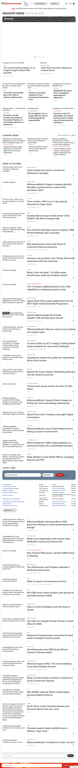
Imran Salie (30, 406)
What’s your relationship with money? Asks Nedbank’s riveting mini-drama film (48, 540)
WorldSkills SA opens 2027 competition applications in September (62, 94)
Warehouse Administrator (10, 492)
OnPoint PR (41, 250)
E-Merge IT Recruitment (59, 490)
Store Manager (6, 484)
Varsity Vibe (30, 264)
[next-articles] (74, 141)
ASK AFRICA (30, 221)
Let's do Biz (74, 767)
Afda (28, 377)
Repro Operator (7, 503)
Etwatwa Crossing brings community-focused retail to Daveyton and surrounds (50, 637)
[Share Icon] (73, 176)
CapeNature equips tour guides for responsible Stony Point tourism (50, 359)
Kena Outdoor (39, 669)
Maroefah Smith (31, 193)
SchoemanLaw (45, 584)
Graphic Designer (7, 495)
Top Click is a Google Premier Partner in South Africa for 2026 (50, 622)
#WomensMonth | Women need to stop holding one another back (38, 149)
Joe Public (29, 544)
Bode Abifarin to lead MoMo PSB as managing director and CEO (50, 458)
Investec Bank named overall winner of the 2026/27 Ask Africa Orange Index (48, 217)
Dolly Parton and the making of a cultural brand (56, 69)
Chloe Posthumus (31, 207)
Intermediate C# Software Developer (13, 501)
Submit (74, 135)
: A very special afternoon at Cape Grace (47, 203)
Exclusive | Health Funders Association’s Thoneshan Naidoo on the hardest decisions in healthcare (13, 120)
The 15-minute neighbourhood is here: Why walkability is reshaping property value (48, 288)
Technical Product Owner (9, 505)
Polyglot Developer (7, 490)
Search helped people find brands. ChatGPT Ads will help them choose (45, 316)
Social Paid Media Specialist (10, 488)
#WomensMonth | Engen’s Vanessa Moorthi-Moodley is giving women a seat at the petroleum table (49, 187)
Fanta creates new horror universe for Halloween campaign (46, 171)
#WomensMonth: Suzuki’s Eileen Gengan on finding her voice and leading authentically (49, 401)
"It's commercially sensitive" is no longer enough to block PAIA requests (19, 70)
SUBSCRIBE (66, 765)
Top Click (29, 627)
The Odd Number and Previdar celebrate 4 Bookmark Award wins (48, 568)
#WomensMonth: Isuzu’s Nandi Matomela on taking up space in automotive (50, 430)
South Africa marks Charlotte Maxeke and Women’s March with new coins (48, 707)
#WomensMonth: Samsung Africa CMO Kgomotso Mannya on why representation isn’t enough (50, 524)
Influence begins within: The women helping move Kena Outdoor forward (49, 665)
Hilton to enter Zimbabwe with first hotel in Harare (48, 608)
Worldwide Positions (58, 492)
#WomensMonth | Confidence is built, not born (51, 742)
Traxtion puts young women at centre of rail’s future (49, 387)
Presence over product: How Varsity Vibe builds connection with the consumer (51, 259)
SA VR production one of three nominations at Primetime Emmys (38, 17)
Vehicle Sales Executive (9, 486)
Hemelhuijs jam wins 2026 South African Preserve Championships (47, 651)
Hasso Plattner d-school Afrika (61, 146)
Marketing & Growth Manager (11, 499)
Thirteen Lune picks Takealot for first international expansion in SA (38, 96)
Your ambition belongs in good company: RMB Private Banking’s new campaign (50, 231)
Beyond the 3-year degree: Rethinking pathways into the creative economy (51, 373)
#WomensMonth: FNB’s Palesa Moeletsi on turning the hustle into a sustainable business (50, 444)
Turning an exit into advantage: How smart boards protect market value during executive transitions (63, 118)
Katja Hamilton (31, 235)
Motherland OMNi (31, 420)
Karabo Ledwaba (45, 73)
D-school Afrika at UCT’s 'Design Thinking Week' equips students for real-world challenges (62, 151)
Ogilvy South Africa (8, 144)
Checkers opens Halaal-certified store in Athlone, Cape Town (47, 729)
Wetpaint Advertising (58, 488)
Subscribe (70, 755)
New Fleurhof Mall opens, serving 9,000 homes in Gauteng (50, 554)
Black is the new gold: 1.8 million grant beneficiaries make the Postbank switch (47, 274)
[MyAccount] (74, 3)
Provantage (31, 144)
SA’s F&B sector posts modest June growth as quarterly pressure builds (50, 594)
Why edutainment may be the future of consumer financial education (46, 245)
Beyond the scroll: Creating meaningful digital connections (50, 416)
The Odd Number (31, 573)
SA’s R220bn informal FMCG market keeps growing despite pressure (48, 693)
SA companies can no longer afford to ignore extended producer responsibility (38, 116)
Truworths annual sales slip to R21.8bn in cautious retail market (13, 95)
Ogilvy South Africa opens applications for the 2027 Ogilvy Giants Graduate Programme (13, 150)
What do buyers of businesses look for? (47, 581)
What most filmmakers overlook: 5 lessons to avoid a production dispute (50, 679)
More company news (64, 135)
